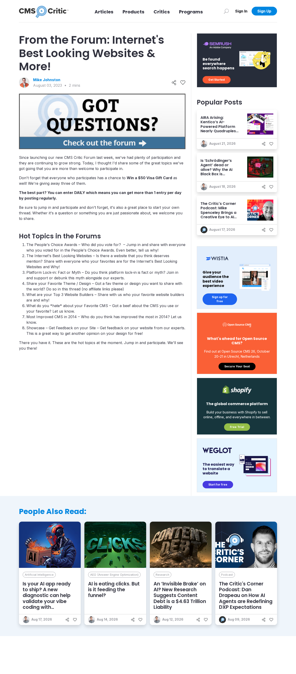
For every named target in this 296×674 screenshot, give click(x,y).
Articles (104, 12)
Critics (162, 12)
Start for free (217, 484)
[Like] (182, 83)
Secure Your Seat (237, 366)
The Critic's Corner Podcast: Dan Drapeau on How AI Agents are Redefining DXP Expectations (245, 595)
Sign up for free (220, 299)
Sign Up (264, 11)
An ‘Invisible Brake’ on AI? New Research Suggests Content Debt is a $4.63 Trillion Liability (180, 595)
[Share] (174, 83)
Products (133, 12)
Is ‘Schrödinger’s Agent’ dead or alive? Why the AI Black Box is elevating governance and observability (216, 174)
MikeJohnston (46, 79)
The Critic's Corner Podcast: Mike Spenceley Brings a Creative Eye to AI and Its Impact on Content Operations (219, 214)
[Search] (226, 11)
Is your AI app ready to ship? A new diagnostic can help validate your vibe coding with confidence (47, 598)
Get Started (216, 79)
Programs (191, 12)
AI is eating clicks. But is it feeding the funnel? (114, 589)
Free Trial (237, 427)
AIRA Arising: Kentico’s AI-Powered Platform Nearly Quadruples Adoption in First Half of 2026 (218, 128)
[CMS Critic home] (43, 11)
